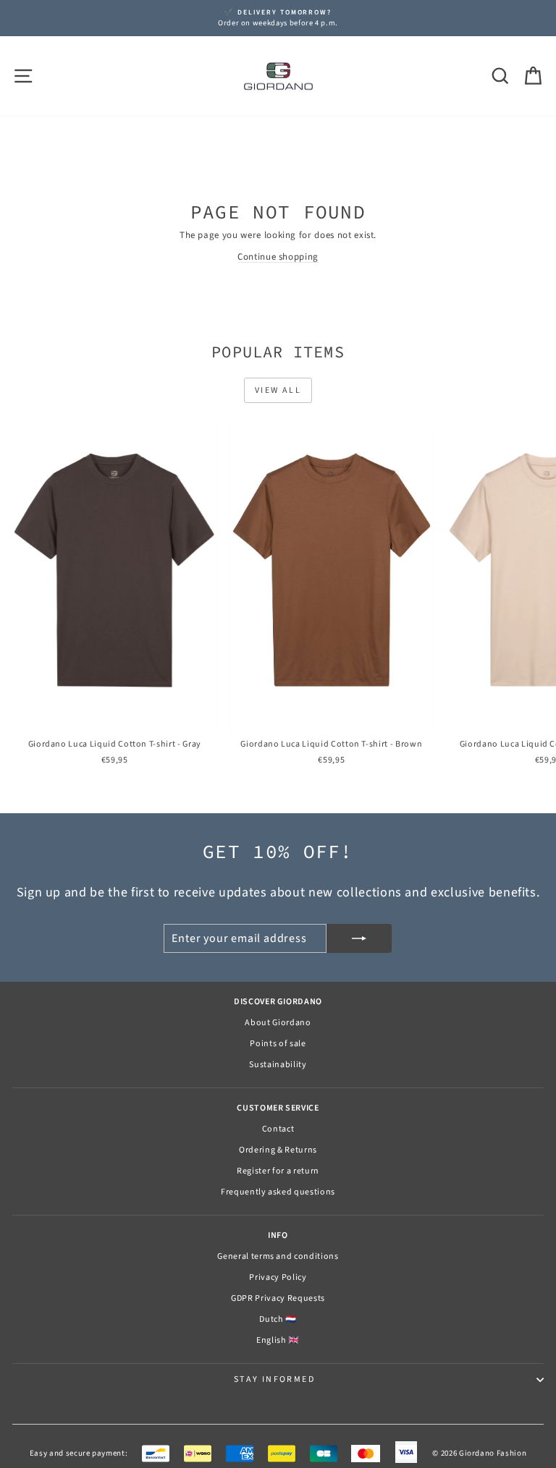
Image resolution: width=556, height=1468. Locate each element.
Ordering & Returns (278, 1150)
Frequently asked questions (278, 1192)
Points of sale (278, 1044)
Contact (278, 1129)
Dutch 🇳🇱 (278, 1319)
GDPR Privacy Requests (278, 1298)
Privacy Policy (277, 1277)
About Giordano (278, 1023)
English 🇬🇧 (278, 1340)
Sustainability (277, 1064)
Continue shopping (278, 256)
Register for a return (278, 1171)
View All (278, 390)
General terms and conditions (277, 1256)
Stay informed (274, 1379)
